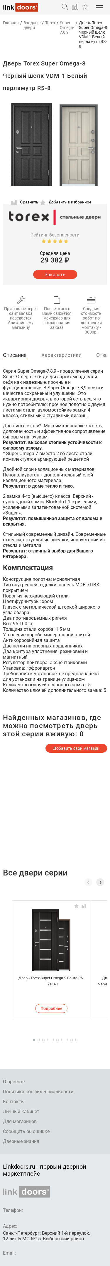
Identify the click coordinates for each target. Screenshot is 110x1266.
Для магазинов (20, 1121)
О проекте (14, 1081)
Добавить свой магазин (76, 748)
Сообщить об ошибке (26, 1131)
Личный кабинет (21, 1111)
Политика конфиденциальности (38, 1091)
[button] (100, 882)
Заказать (55, 274)
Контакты (14, 1101)
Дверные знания (21, 1141)
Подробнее (51, 1008)
